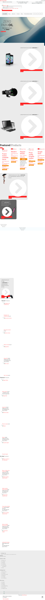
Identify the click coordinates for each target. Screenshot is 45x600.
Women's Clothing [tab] (4, 224)
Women (11, 8)
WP (38, 14)
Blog (22, 13)
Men (8, 8)
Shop (9, 13)
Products (28, 13)
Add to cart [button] (5, 165)
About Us (13, 13)
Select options (23, 159)
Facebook (34, 14)
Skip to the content (3, 0)
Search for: (5, 7)
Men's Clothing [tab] (3, 225)
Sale (17, 8)
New (15, 8)
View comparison (6, 598)
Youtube (41, 14)
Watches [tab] (3, 226)
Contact (18, 13)
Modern (13, 8)
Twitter (36, 14)
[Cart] (42, 597)
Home (5, 13)
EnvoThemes (24, 595)
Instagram (40, 14)
